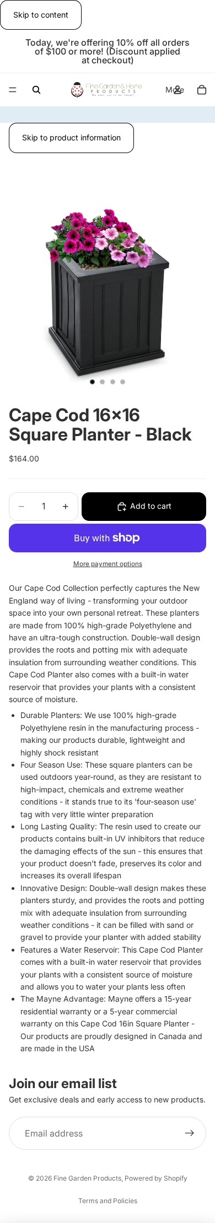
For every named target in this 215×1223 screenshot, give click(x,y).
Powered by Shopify (156, 1178)
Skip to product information (71, 137)
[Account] (177, 90)
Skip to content (40, 14)
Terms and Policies (107, 1201)
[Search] (36, 90)
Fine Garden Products (87, 1178)
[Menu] (12, 90)
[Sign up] (189, 1133)
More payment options (107, 564)
